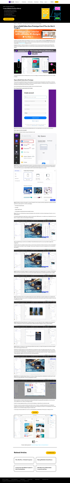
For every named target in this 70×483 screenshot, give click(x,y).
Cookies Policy (30, 479)
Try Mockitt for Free (9, 19)
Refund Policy (37, 479)
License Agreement (14, 479)
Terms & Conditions (5, 479)
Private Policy (22, 479)
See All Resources (50, 452)
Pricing (41, 2)
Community (30, 2)
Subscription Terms (45, 479)
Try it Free (35, 412)
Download (36, 2)
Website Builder (20, 23)
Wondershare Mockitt (22, 43)
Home (16, 23)
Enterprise (24, 2)
